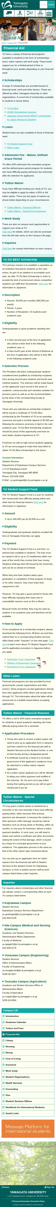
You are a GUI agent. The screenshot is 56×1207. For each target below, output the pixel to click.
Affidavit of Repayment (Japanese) (24, 663)
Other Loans (13, 147)
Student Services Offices (19, 1101)
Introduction (12, 1016)
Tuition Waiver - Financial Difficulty (24, 207)
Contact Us (30, 13)
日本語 (43, 5)
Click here (7, 231)
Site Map (40, 13)
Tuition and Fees (14, 1028)
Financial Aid (12, 1034)
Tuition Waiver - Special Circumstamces (26, 211)
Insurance (11, 1064)
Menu (49, 13)
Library (9, 1040)
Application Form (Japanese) (21, 659)
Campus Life (12, 43)
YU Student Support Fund (19, 144)
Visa (8, 1095)
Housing (10, 1046)
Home (4, 43)
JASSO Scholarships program (21, 112)
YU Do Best (12, 108)
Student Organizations (18, 1077)
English (51, 5)
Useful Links (12, 1113)
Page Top (50, 1187)
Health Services (14, 1083)
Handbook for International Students (25, 1107)
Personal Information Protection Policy (29, 1201)
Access (19, 13)
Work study (12, 1071)
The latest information (9, 13)
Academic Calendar (16, 1022)
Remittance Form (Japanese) (21, 667)
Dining (9, 1052)
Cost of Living (13, 1058)
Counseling (12, 1089)
